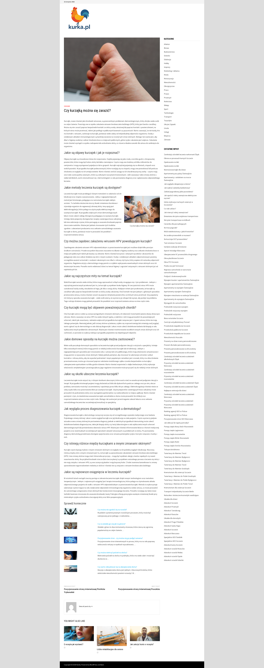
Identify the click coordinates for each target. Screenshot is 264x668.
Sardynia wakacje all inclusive (175, 247)
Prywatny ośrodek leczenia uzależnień (178, 401)
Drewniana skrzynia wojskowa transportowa (181, 216)
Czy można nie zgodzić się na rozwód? (112, 509)
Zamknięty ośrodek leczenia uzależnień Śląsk (181, 383)
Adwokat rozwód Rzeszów (174, 549)
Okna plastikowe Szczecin (174, 258)
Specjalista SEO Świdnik (173, 537)
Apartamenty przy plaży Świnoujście (178, 173)
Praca (166, 90)
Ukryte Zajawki (170, 124)
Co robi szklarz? (170, 208)
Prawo (166, 94)
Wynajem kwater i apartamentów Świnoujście (181, 280)
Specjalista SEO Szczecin (173, 541)
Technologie (168, 113)
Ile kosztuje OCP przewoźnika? (175, 239)
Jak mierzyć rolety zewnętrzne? (176, 212)
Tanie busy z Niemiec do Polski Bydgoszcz (180, 480)
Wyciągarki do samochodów (175, 303)
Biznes (166, 48)
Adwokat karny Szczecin (173, 545)
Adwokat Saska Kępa (172, 526)
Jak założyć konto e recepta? (142, 644)
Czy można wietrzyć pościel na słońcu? (112, 552)
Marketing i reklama (171, 71)
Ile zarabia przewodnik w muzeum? (177, 235)
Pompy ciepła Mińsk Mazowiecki (176, 438)
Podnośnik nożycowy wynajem (176, 310)
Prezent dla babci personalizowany (177, 345)
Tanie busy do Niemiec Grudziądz (176, 468)
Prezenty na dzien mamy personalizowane (180, 341)
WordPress (93, 665)
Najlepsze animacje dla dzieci (175, 390)
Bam (102, 665)
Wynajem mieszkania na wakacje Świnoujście (181, 295)
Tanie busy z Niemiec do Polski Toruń (178, 484)
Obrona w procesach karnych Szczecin (178, 158)
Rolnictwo (168, 101)
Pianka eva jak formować (173, 266)
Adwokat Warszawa (171, 533)
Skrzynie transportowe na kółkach (177, 220)
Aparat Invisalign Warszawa (174, 250)
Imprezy (167, 67)
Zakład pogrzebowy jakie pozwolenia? (178, 191)
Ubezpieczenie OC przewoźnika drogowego (180, 254)
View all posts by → (86, 606)
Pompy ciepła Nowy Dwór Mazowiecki (178, 426)
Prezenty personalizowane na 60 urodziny (180, 349)
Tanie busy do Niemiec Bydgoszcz (177, 457)
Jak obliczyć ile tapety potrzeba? (176, 423)
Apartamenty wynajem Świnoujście (177, 291)
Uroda (166, 128)
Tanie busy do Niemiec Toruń (175, 453)
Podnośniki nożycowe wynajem (176, 307)
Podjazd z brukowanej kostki (175, 276)
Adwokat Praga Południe (173, 522)
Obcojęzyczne (169, 86)
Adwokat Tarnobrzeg (172, 510)
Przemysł (167, 97)
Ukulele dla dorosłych (172, 518)
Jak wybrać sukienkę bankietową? (177, 188)
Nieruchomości (170, 82)
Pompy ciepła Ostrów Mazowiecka (177, 445)
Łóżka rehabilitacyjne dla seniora (110, 649)
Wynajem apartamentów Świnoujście (178, 284)
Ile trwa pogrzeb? (170, 228)
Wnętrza (167, 136)
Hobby (166, 63)
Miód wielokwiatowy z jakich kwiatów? (179, 231)
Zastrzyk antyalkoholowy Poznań (177, 322)
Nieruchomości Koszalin (173, 337)
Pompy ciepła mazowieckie (174, 434)
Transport (168, 117)
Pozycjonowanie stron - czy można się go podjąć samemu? (120, 538)
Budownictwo (169, 52)
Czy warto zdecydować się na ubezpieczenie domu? (117, 567)
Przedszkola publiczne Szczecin (176, 330)
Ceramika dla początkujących (175, 224)
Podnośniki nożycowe (172, 314)
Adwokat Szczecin (171, 503)
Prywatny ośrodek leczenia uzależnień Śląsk (181, 386)
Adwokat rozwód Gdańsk (174, 560)
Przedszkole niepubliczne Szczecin (177, 326)
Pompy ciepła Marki (171, 442)
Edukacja (167, 59)
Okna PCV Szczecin (171, 262)
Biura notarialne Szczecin (173, 318)
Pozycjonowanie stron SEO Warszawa (178, 419)
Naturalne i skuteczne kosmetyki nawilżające (181, 495)
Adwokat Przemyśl (171, 507)
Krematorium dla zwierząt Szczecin (177, 472)
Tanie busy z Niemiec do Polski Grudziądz (180, 476)
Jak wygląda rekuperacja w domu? (177, 184)
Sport (166, 109)
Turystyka (168, 120)
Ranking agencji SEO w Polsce (175, 411)
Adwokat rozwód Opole (173, 556)
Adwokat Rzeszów (171, 514)
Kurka (79, 665)
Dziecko (167, 55)
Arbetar (167, 44)
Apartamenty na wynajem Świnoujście (178, 288)
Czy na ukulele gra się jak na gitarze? (112, 524)
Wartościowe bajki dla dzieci (175, 170)
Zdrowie (67, 106)
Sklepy (166, 105)
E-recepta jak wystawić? (73, 644)
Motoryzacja (169, 78)
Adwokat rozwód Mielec (173, 552)
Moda (166, 75)
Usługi (166, 132)
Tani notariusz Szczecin (173, 243)
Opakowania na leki (171, 162)
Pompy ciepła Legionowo (173, 430)
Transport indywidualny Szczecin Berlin (179, 491)
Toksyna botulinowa (172, 449)
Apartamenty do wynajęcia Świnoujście (179, 299)
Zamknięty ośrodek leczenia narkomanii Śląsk (181, 154)
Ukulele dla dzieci (170, 499)
